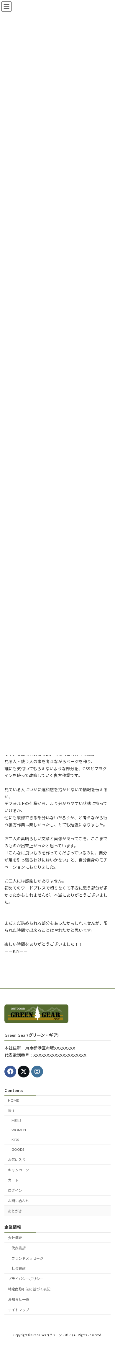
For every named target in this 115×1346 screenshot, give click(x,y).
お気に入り (17, 1160)
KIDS (15, 1140)
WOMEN (19, 1130)
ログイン (15, 1191)
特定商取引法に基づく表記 (29, 1289)
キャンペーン (18, 1170)
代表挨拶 (19, 1248)
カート (13, 1180)
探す (11, 1110)
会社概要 (15, 1238)
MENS (16, 1120)
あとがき (15, 1211)
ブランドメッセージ (27, 1258)
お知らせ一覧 (18, 1299)
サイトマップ (18, 1310)
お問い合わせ (18, 1201)
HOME (13, 1100)
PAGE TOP (106, 1299)
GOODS (18, 1149)
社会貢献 (19, 1269)
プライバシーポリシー (25, 1279)
